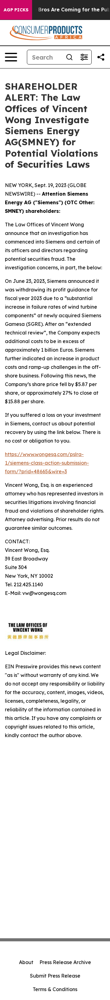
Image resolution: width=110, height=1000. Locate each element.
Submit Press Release (55, 976)
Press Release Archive (65, 962)
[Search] (69, 57)
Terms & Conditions (55, 989)
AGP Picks (16, 10)
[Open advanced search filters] (84, 57)
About (26, 962)
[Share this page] (101, 57)
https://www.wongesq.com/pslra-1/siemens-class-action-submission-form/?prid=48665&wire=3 (47, 463)
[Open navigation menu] (11, 57)
